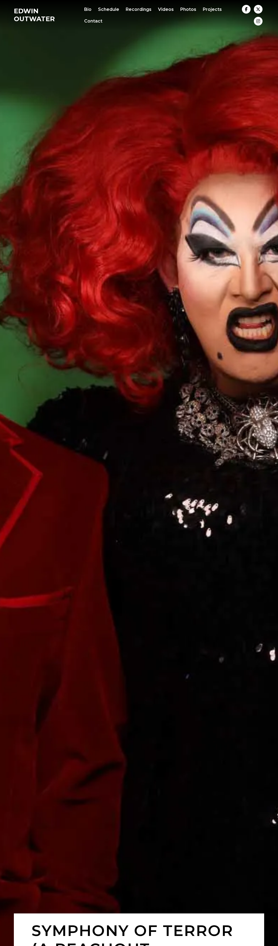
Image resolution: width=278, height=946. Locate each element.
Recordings (138, 9)
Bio (87, 9)
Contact (93, 21)
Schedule (108, 9)
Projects (212, 9)
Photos (188, 9)
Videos (166, 9)
